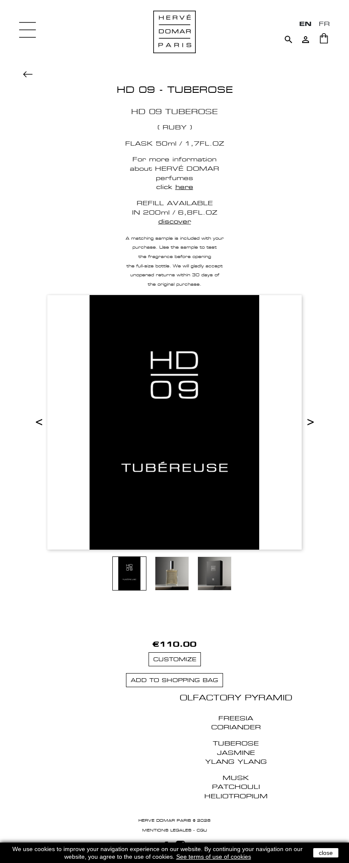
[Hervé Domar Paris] (174, 31)
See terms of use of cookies (213, 856)
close (326, 852)
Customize (174, 659)
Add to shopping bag (174, 680)
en (305, 24)
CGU (202, 830)
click (174, 187)
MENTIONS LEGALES (167, 830)
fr (324, 24)
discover (174, 221)
